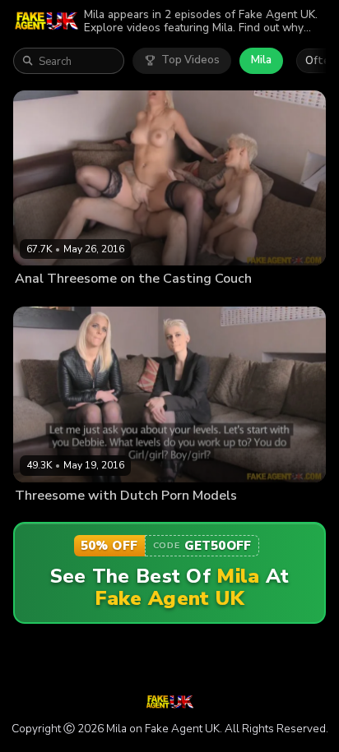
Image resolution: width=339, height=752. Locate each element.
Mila (261, 60)
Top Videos (190, 60)
